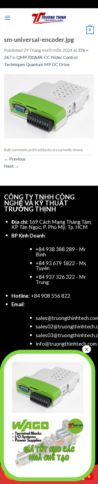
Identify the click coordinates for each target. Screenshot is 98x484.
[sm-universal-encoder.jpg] (49, 105)
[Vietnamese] (89, 476)
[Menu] (7, 17)
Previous (15, 158)
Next (11, 165)
